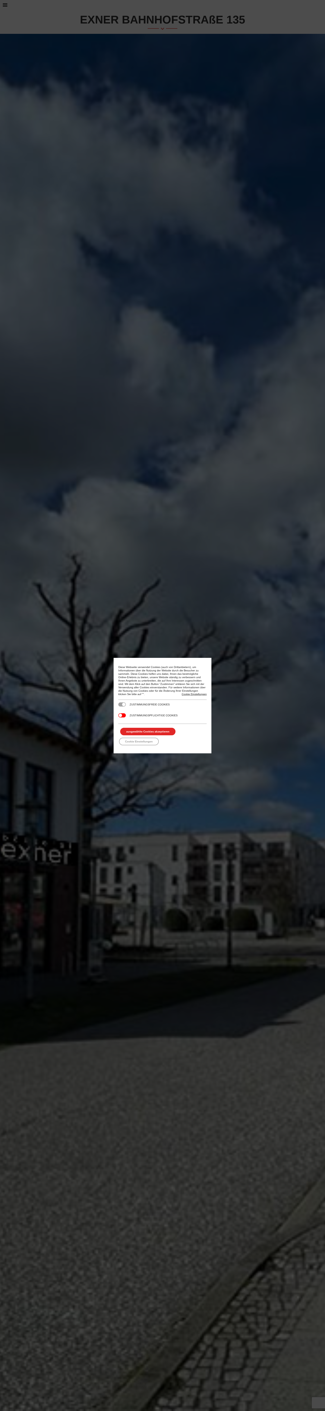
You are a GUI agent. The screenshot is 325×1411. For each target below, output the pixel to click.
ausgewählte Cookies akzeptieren (147, 731)
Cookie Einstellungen (194, 694)
